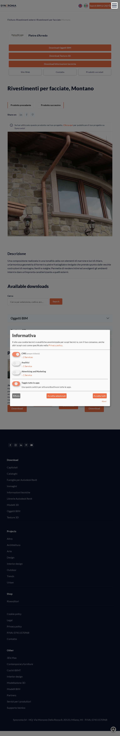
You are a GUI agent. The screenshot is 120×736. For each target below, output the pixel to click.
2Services (27, 357)
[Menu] (114, 5)
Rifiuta (16, 396)
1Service (27, 366)
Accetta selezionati (57, 396)
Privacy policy (55, 345)
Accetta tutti (100, 396)
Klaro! (104, 401)
